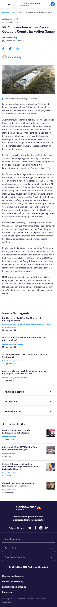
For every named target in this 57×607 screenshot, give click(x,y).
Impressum (7, 592)
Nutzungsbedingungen (13, 576)
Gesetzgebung (13, 324)
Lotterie (22, 324)
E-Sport (5, 361)
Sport (49, 324)
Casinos (15, 12)
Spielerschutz (41, 324)
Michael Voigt (11, 37)
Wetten (5, 327)
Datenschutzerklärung (13, 581)
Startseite (6, 12)
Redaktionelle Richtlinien (14, 586)
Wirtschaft (14, 19)
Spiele (33, 324)
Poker (28, 324)
